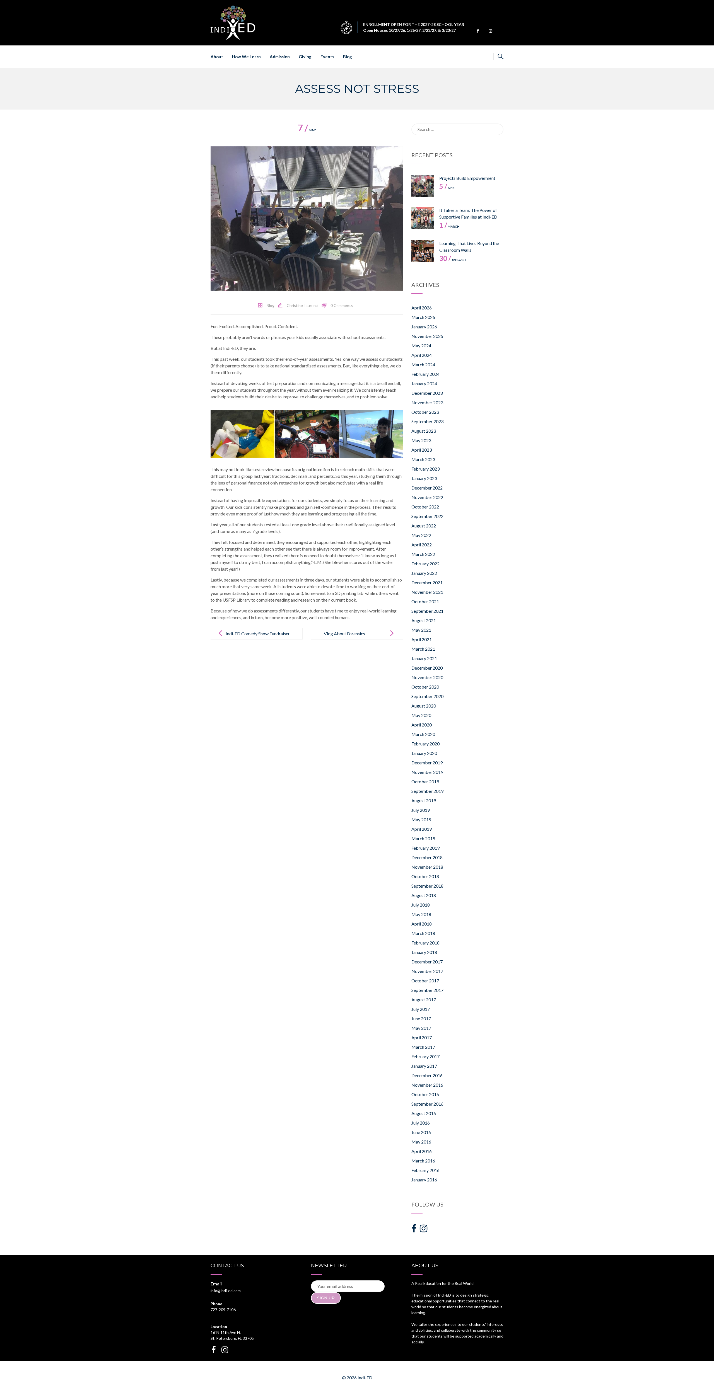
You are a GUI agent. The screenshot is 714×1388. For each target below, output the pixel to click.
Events (327, 56)
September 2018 (427, 885)
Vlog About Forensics (344, 633)
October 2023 (425, 412)
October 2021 (425, 601)
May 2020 (421, 715)
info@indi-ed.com (226, 1290)
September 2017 (427, 990)
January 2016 (424, 1179)
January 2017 (424, 1066)
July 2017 (420, 1009)
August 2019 (423, 800)
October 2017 (425, 980)
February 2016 (425, 1170)
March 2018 (423, 933)
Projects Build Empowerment (467, 178)
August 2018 (423, 895)
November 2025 (427, 336)
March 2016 (423, 1160)
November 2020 (427, 677)
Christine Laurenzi (302, 305)
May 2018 (421, 914)
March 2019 (423, 838)
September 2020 (427, 696)
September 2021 (427, 611)
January (452, 260)
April (447, 188)
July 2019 (420, 810)
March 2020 (423, 734)
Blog (347, 56)
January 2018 (424, 952)
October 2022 (425, 506)
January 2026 (424, 326)
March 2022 (423, 554)
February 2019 (425, 848)
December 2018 (427, 857)
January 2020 (424, 753)
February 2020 (425, 743)
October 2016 (425, 1094)
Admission (280, 56)
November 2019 (427, 772)
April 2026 (421, 307)
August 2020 (423, 705)
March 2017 (423, 1047)
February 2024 (425, 374)
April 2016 (421, 1151)
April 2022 (421, 544)
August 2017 (423, 999)
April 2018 (421, 923)
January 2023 (424, 478)
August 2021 (423, 620)
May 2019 (421, 819)
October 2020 (425, 686)
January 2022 (424, 573)
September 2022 (427, 516)
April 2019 (421, 829)
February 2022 (425, 563)
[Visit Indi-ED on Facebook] (413, 1229)
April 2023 (421, 449)
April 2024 (421, 355)
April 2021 (421, 639)
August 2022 (423, 525)
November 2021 (427, 592)
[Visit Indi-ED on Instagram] (423, 1229)
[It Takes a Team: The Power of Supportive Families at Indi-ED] (422, 218)
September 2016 (427, 1103)
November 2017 (427, 971)
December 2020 (427, 667)
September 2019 (427, 791)
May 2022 (421, 535)
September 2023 (427, 421)
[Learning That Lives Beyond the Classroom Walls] (422, 251)
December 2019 (427, 762)
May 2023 (421, 440)
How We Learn (246, 56)
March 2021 (423, 648)
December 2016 (427, 1075)
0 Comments (342, 305)
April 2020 (421, 724)
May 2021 (421, 630)
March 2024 (423, 364)
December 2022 (427, 487)
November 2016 (427, 1084)
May (307, 130)
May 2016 (421, 1141)
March (449, 226)
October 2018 (425, 876)
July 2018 (420, 904)
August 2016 (423, 1113)
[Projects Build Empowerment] (422, 186)
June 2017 (421, 1018)
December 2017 (427, 961)
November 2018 (427, 866)
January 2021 (424, 658)
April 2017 (421, 1037)
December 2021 (427, 582)
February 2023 (425, 468)
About (217, 56)
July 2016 (420, 1122)
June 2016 (421, 1132)
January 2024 (424, 383)
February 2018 (425, 942)
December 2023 (427, 393)
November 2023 (427, 402)
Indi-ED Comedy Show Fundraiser (258, 633)
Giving (305, 56)
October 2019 (425, 781)
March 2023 (423, 459)
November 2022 (427, 497)
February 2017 (425, 1056)
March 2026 (423, 317)
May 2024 (421, 345)
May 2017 (421, 1028)
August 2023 (423, 430)
